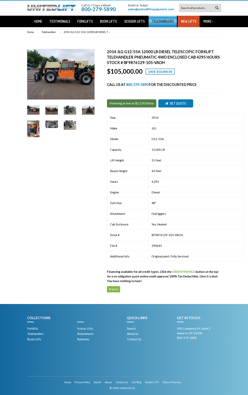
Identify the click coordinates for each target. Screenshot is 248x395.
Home (38, 21)
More (207, 21)
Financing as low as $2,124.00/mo (131, 103)
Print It (113, 289)
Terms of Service (171, 382)
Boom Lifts (108, 21)
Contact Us (134, 339)
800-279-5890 (137, 84)
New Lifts (188, 21)
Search (131, 328)
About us (132, 333)
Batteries (83, 339)
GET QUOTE (178, 103)
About (108, 382)
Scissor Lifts (134, 21)
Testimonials (59, 21)
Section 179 (152, 382)
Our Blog (137, 382)
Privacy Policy (82, 382)
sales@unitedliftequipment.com (151, 9)
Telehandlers (163, 21)
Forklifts (85, 21)
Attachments (85, 333)
